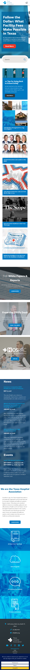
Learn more (15, 522)
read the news (15, 325)
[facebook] (11, 645)
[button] (2, 31)
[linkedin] (18, 645)
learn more (15, 291)
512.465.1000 (16, 629)
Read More (10, 95)
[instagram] (14, 645)
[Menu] (26, 2)
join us (15, 359)
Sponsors (15, 653)
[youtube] (7, 645)
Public (15, 650)
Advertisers (15, 651)
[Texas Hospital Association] (8, 2)
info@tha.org (16, 633)
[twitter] (23, 645)
